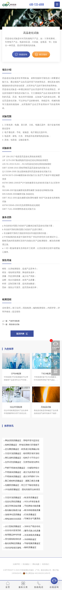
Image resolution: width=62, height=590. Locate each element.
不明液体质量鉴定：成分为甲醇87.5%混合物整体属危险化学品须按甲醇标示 (22, 477)
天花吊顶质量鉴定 (13, 497)
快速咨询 (23, 54)
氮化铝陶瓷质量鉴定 (13, 544)
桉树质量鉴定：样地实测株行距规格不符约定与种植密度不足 (22, 446)
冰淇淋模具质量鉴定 (32, 536)
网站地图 (35, 564)
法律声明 (16, 564)
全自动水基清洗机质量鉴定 (13, 531)
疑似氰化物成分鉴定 (13, 511)
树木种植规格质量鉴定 (32, 511)
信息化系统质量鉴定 (13, 502)
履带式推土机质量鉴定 (32, 531)
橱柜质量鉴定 (30, 547)
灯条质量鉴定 (30, 514)
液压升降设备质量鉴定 (13, 507)
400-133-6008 (36, 4)
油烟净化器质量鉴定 (13, 515)
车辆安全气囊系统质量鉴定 (32, 519)
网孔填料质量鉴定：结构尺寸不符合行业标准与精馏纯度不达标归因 (22, 459)
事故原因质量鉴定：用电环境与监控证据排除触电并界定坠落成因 (22, 441)
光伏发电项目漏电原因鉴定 (13, 548)
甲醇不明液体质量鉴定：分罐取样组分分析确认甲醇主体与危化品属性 (22, 469)
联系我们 (45, 564)
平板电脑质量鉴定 (32, 543)
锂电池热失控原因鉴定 (13, 520)
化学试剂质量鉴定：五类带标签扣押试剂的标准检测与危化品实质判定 (22, 463)
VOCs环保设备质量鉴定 (32, 502)
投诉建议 (26, 564)
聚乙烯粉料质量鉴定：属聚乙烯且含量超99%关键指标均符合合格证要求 (22, 482)
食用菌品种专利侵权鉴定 (13, 536)
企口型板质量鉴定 (13, 526)
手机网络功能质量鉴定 (32, 507)
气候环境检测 (14, 321)
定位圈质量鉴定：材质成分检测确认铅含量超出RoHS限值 (22, 450)
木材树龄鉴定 (30, 539)
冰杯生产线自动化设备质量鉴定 (32, 527)
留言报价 (43, 54)
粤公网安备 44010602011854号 (37, 573)
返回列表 (20, 333)
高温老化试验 (14, 324)
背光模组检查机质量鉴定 (13, 540)
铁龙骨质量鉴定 (31, 497)
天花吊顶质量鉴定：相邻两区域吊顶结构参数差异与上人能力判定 (22, 454)
